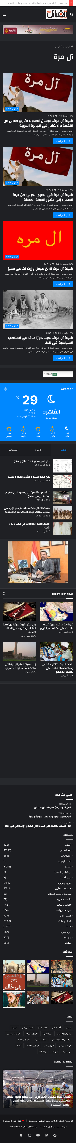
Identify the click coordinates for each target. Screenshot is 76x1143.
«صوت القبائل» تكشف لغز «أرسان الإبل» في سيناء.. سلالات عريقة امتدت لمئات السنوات (27, 510)
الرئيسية (66, 46)
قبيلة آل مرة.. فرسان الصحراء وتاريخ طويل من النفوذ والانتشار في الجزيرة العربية (38, 123)
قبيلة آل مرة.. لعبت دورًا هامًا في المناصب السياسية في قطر (40, 340)
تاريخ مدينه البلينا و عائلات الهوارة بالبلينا (29, 477)
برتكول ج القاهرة (62, 872)
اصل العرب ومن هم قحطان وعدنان (32, 461)
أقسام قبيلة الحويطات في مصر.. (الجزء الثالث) (29, 526)
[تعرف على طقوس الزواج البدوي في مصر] (38, 997)
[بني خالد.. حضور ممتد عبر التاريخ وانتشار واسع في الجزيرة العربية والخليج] (14, 982)
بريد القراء (65, 877)
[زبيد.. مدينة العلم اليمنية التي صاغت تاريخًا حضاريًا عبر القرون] (19, 651)
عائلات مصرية (64, 899)
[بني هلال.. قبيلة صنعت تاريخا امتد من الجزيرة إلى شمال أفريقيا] (62, 966)
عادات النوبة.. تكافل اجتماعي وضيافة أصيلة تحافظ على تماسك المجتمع (57, 668)
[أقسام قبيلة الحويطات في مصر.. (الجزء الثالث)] (62, 528)
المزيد (68, 866)
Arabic (48, 373)
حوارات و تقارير (63, 888)
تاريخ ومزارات (64, 883)
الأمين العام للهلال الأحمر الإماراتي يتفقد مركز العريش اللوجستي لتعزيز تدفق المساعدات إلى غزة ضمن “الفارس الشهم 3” (38, 1100)
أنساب (68, 844)
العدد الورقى (64, 861)
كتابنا (68, 926)
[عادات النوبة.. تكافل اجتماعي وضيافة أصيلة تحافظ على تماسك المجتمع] (56, 651)
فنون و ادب (65, 915)
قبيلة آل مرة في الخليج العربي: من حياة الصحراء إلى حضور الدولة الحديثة (43, 197)
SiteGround (15, 1126)
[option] (38, 1089)
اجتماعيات (66, 855)
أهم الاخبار (66, 850)
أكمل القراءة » (63, 141)
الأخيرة (38, 449)
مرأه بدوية (65, 932)
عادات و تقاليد (64, 904)
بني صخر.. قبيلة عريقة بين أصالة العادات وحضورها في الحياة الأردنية (19, 628)
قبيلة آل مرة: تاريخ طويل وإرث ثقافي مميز (40, 268)
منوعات (67, 937)
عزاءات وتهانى (63, 910)
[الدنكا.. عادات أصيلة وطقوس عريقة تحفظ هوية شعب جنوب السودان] (14, 966)
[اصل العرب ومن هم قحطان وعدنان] (62, 465)
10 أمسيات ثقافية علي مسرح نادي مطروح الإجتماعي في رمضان (27, 494)
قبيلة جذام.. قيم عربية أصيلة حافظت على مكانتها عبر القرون (56, 626)
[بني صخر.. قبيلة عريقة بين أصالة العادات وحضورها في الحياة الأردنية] (19, 611)
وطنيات (67, 942)
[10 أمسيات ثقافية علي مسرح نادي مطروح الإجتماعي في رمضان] (62, 497)
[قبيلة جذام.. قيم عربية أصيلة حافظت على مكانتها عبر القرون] (56, 611)
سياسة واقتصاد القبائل (59, 893)
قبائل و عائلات (64, 921)
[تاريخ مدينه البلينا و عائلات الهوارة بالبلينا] (62, 481)
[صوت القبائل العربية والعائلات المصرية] (56, 14)
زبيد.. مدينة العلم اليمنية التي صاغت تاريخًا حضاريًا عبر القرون (20, 666)
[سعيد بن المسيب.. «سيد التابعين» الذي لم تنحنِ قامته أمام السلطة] (14, 999)
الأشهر (63, 449)
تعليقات (13, 449)
